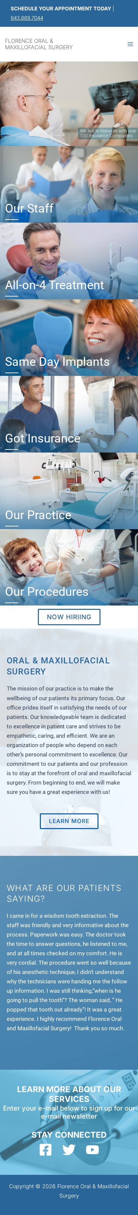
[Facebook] (45, 1149)
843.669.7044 (27, 18)
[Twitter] (69, 1149)
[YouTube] (92, 1149)
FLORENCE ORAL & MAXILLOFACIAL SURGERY (39, 44)
